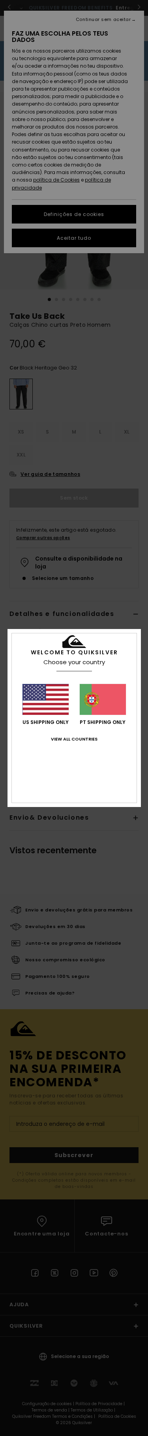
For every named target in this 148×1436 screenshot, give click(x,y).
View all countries (74, 739)
